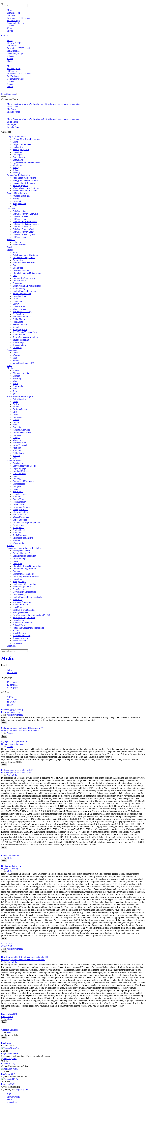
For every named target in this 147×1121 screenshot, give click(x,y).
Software (17, 532)
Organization (18, 620)
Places (10, 250)
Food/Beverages (20, 494)
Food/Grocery (19, 288)
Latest (9, 670)
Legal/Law (18, 607)
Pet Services (18, 314)
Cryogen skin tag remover (13, 744)
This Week (12, 702)
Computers (12, 350)
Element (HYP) (8, 1084)
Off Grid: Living (20, 211)
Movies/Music (19, 514)
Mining (16, 167)
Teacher (16, 455)
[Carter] (73, 1011)
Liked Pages (12, 106)
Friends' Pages (13, 112)
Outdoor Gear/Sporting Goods (26, 522)
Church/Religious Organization (27, 273)
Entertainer (18, 427)
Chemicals (17, 563)
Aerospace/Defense (21, 550)
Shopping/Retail (20, 329)
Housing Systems (20, 185)
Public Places (19, 319)
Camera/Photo (19, 473)
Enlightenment (19, 203)
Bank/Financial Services (24, 262)
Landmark (17, 301)
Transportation (19, 345)
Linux (15, 352)
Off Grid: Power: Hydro (24, 234)
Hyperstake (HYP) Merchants (26, 162)
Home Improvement (22, 293)
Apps (9, 365)
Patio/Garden (19, 525)
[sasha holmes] (73, 954)
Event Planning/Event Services (27, 286)
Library (16, 304)
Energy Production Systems (25, 180)
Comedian (17, 417)
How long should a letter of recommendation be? (23, 959)
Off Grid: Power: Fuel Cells (25, 214)
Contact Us (12, 1102)
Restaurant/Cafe (20, 324)
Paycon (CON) (8, 1063)
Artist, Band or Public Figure (20, 396)
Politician (17, 448)
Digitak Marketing (9, 868)
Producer (17, 450)
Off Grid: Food (19, 219)
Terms (9, 1099)
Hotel (15, 298)
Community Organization (24, 568)
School (16, 327)
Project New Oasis (9, 1053)
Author (16, 406)
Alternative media (21, 373)
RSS (9, 1094)
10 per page (12, 682)
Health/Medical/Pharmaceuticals (27, 597)
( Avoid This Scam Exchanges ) (27, 139)
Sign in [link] (4, 35)
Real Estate (18, 322)
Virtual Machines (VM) (23, 363)
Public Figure (19, 453)
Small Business (19, 633)
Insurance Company (22, 602)
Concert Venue (19, 280)
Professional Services (22, 316)
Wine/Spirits (18, 543)
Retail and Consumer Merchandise (28, 628)
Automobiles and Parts (23, 553)
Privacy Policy (13, 1097)
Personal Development (17, 193)
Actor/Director (19, 399)
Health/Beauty (19, 502)
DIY (15, 206)
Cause (15, 561)
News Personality (21, 445)
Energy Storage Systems (24, 183)
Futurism (17, 242)
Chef (15, 412)
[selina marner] (73, 767)
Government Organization (24, 592)
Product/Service (20, 530)
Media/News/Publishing (23, 610)
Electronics (18, 491)
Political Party (19, 625)
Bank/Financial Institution (24, 556)
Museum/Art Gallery (22, 311)
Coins (15, 142)
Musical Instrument (21, 517)
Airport (16, 252)
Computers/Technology (23, 574)
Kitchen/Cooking (20, 512)
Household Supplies (22, 507)
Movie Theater (19, 309)
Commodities (19, 484)
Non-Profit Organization (24, 617)
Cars (15, 476)
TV (14, 394)
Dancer (16, 419)
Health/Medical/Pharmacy (24, 291)
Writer (15, 458)
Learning (17, 201)
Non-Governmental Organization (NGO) (31, 615)
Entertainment (19, 157)
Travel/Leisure (19, 640)
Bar (14, 265)
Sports (15, 391)
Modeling (17, 378)
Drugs (15, 489)
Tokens (16, 170)
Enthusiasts (18, 160)
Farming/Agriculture (22, 586)
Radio (15, 388)
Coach (16, 414)
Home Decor (18, 504)
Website (16, 540)
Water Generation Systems (25, 190)
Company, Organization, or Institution (24, 548)
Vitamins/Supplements (23, 538)
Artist (15, 401)
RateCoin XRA (8, 1074)
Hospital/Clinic (19, 296)
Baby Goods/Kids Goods (24, 466)
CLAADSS (6, 946)
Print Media (18, 386)
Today (10, 705)
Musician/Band (19, 442)
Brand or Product (15, 460)
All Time (11, 697)
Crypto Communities (16, 136)
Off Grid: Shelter (20, 216)
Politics (16, 370)
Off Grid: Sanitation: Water (25, 221)
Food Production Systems (24, 178)
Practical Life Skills (21, 196)
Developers (18, 154)
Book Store (18, 268)
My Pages (11, 109)
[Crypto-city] (73, 863)
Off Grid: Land (19, 237)
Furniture (17, 496)
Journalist (17, 435)
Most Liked (12, 672)
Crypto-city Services (22, 144)
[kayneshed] (73, 739)
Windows (17, 355)
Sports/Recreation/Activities (25, 337)
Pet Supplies (18, 527)
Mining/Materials (20, 612)
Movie (16, 381)
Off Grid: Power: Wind (23, 229)
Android (16, 360)
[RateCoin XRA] (73, 1069)
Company (17, 571)
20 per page (12, 687)
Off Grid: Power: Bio (22, 226)
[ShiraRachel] (73, 941)
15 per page (12, 685)
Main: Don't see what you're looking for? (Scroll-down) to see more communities (43, 104)
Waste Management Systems (25, 188)
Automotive (18, 260)
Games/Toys (18, 499)
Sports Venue (19, 334)
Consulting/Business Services (26, 576)
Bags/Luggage (19, 468)
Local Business (19, 306)
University (17, 347)
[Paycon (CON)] (73, 1058)
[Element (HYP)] (73, 1079)
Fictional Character (21, 430)
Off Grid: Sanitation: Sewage (26, 224)
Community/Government (24, 278)
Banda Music (7, 1016)
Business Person (20, 409)
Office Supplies (20, 520)
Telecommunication (21, 635)
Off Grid (11, 208)
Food (9, 247)
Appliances (18, 463)
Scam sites (11, 646)
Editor (15, 424)
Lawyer (16, 437)
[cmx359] (73, 1024)
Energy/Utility (19, 581)
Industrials (17, 599)
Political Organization (22, 622)
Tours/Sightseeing (21, 340)
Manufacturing (19, 244)
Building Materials (21, 471)
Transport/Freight (20, 638)
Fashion (10, 545)
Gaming (16, 376)
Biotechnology (19, 558)
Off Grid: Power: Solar (23, 232)
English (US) (22, 1089)
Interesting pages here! (11, 712)
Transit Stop (18, 342)
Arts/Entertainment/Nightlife (25, 255)
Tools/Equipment (20, 535)
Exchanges (18, 147)
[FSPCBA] (73, 850)
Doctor (16, 422)
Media (10, 368)
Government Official (22, 432)
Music (15, 383)
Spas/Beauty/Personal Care (25, 332)
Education (17, 152)
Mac (15, 358)
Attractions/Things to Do (24, 257)
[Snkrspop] (73, 725)
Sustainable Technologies (18, 175)
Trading (16, 172)
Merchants (17, 165)
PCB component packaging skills (16, 772)
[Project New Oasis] (73, 1048)
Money (16, 198)
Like (4, 723)
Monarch (17, 440)
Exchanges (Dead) (21, 149)
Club (15, 275)
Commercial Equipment (23, 481)
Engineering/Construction (24, 584)
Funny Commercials (10, 855)
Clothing (17, 478)
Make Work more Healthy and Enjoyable (19, 730)
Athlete (16, 404)
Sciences (11, 239)
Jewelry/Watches (20, 509)
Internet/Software (20, 604)
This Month (12, 699)
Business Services (21, 270)
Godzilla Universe (9, 1030)
